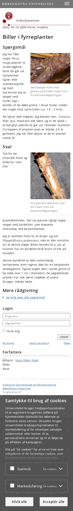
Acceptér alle (53, 501)
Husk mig (13, 331)
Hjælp (67, 343)
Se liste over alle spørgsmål (25, 297)
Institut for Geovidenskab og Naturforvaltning (29, 384)
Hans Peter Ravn (27, 360)
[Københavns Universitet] (8, 19)
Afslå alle (19, 501)
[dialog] (36, 453)
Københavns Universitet (17, 388)
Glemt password (39, 343)
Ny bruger (9, 343)
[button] (67, 3)
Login (64, 337)
